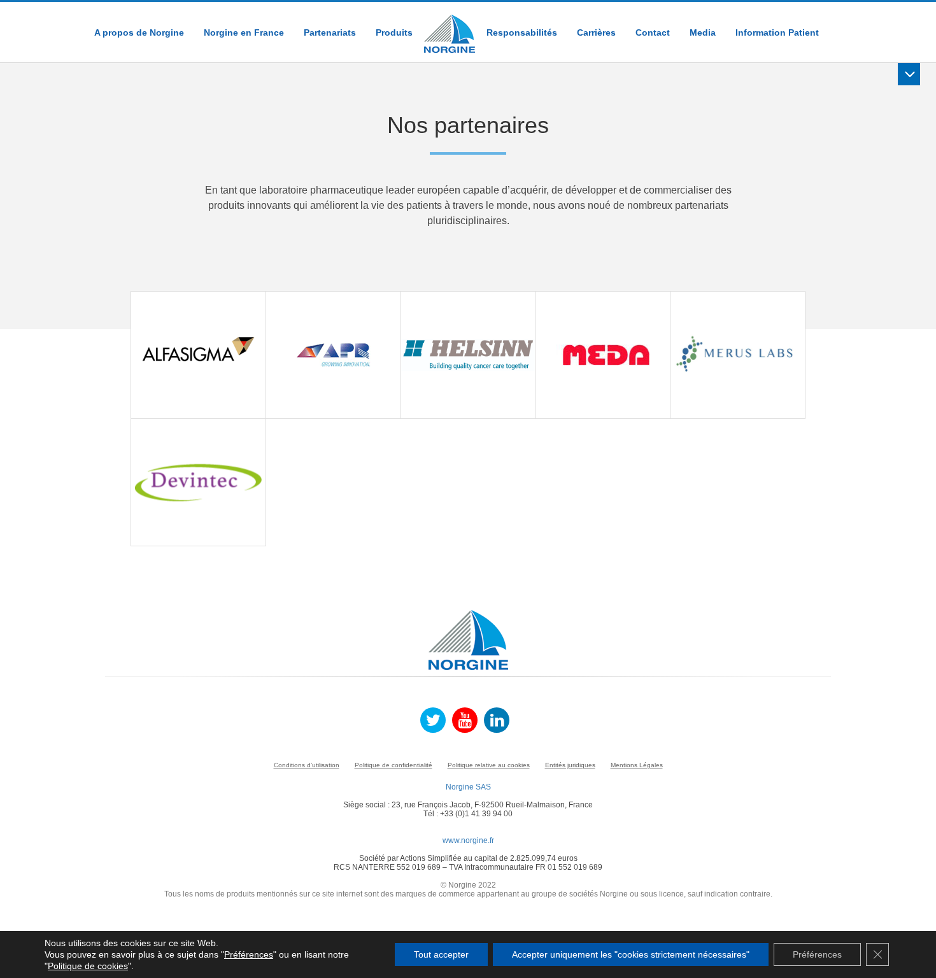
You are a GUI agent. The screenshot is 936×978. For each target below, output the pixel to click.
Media (703, 32)
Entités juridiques (570, 765)
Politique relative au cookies (489, 765)
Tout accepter (441, 954)
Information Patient (777, 32)
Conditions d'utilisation (306, 765)
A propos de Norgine (139, 32)
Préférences (248, 954)
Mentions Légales (637, 765)
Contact (652, 32)
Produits (394, 32)
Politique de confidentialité (393, 765)
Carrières (596, 32)
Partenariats (330, 32)
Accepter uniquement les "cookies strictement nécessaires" (630, 954)
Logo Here (449, 27)
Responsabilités (521, 32)
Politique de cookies (88, 966)
